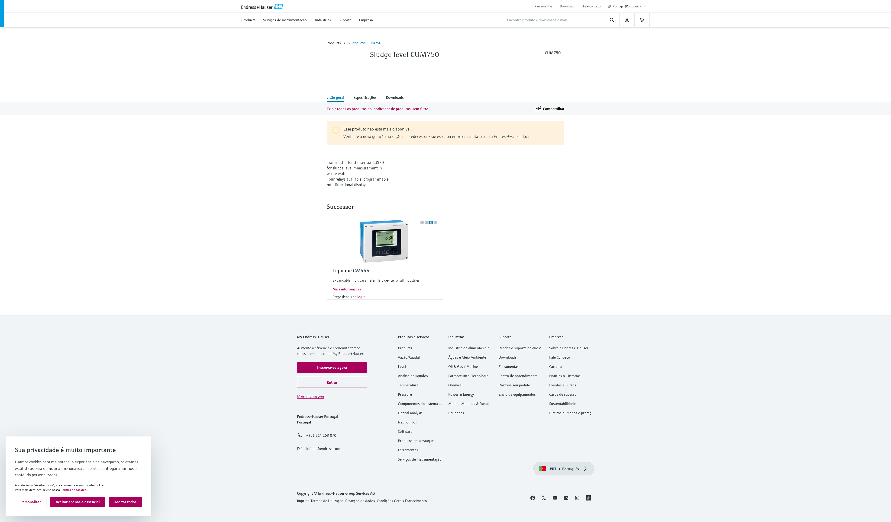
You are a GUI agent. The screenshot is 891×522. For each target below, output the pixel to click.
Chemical (455, 385)
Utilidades (456, 413)
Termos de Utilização (326, 500)
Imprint (303, 500)
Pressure (405, 394)
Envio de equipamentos (517, 394)
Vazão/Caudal (409, 357)
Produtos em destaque (416, 440)
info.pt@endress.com (323, 448)
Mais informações (347, 289)
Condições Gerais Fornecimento (402, 500)
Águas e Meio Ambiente (467, 357)
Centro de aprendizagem (518, 375)
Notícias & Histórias (565, 375)
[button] (332, 367)
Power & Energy (461, 394)
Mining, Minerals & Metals (469, 403)
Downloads (567, 6)
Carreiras (556, 366)
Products (334, 43)
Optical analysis (410, 413)
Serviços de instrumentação (420, 459)
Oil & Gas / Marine (463, 366)
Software (405, 431)
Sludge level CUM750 (364, 43)
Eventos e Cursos (562, 385)
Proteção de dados (360, 500)
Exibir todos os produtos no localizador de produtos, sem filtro (377, 108)
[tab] (338, 97)
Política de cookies (73, 490)
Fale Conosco (591, 6)
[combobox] (629, 6)
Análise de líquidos (413, 375)
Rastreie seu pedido (514, 385)
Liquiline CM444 (351, 270)
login (361, 296)
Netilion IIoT (407, 422)
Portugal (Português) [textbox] (627, 6)
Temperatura (408, 385)
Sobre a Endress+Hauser (568, 348)
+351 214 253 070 (321, 435)
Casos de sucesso (563, 394)
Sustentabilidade (562, 403)
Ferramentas (543, 6)
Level (402, 366)
